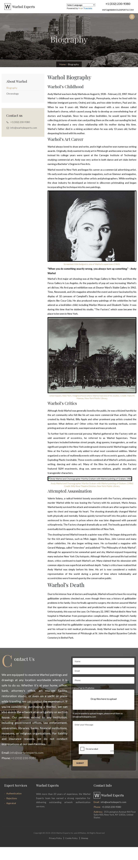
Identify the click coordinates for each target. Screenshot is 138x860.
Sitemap (84, 838)
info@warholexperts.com (118, 9)
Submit (80, 763)
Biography (11, 87)
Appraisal (11, 803)
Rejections (11, 798)
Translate (87, 8)
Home (62, 64)
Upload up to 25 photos (83, 688)
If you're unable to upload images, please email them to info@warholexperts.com (98, 715)
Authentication (14, 793)
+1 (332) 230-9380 (118, 4)
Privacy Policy (55, 838)
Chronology (12, 93)
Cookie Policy (71, 838)
